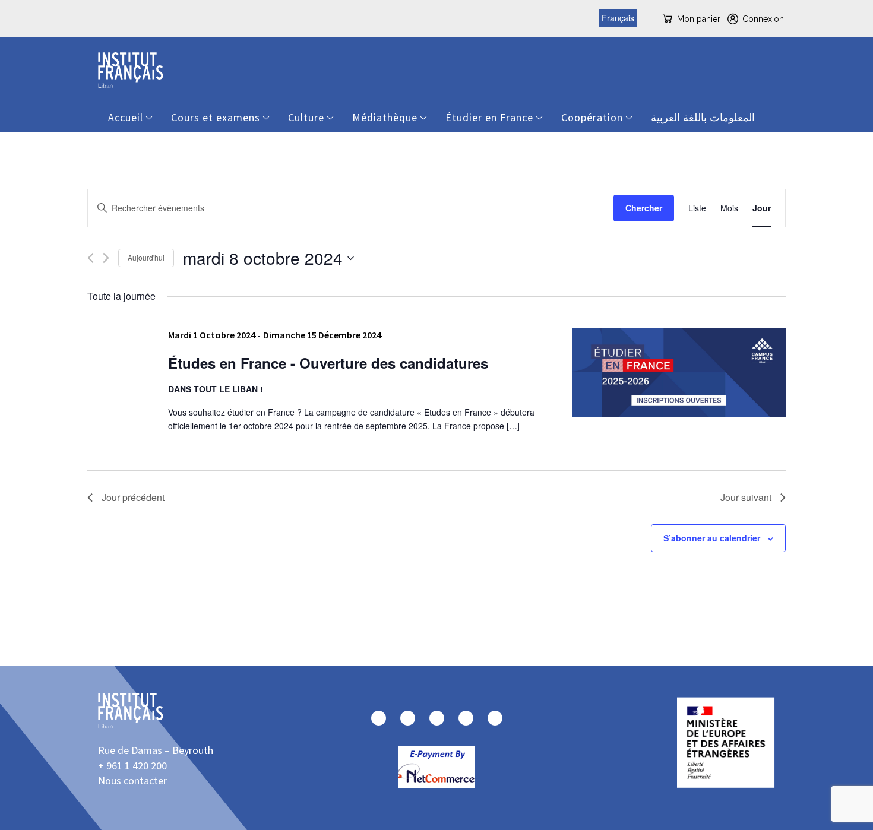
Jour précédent (133, 497)
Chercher (643, 208)
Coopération (592, 117)
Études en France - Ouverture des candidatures (328, 363)
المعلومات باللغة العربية (703, 117)
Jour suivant (745, 497)
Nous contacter (132, 780)
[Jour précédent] (90, 258)
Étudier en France (489, 117)
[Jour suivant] (106, 258)
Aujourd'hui (146, 257)
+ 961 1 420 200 (132, 765)
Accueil (125, 117)
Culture (306, 117)
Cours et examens (215, 117)
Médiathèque (384, 117)
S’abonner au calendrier (711, 538)
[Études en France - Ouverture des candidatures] (679, 372)
